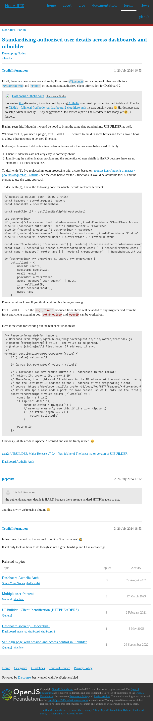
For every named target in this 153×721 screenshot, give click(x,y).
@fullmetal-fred (13, 85)
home (51, 5)
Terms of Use (75, 709)
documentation (104, 5)
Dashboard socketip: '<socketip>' (26, 626)
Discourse (24, 677)
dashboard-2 (33, 583)
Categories (20, 668)
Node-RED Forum (14, 29)
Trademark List (102, 696)
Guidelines (38, 668)
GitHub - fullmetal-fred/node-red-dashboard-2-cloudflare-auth (47, 107)
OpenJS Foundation (62, 689)
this (21, 103)
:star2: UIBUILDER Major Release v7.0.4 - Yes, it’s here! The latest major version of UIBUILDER (65, 453)
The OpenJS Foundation (53, 709)
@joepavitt (76, 81)
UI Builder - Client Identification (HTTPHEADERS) (40, 610)
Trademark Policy (79, 696)
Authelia (73, 103)
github (144, 17)
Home (6, 668)
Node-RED (14, 5)
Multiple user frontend (18, 594)
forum (128, 5)
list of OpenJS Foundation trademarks (68, 700)
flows (144, 5)
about (67, 5)
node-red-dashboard (28, 631)
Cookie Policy (75, 713)
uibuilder (7, 58)
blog (81, 5)
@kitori (35, 85)
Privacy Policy (83, 668)
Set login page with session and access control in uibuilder (44, 642)
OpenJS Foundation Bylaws (116, 709)
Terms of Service (59, 668)
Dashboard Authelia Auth (28, 96)
